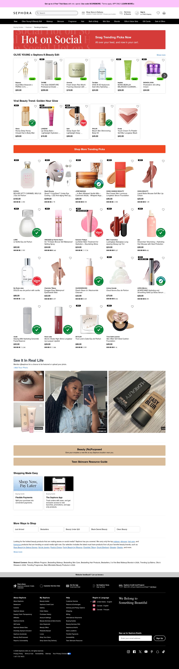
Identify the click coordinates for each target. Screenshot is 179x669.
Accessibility (70, 637)
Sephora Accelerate (20, 634)
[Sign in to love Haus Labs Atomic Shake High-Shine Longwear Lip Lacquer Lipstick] (70, 306)
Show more (161, 55)
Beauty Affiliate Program (37, 562)
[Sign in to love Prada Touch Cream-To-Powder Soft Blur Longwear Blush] (138, 106)
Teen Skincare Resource (74, 640)
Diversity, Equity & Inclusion (23, 631)
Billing (68, 614)
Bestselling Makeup (55, 562)
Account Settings (45, 617)
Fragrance (72, 21)
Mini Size (106, 21)
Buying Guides (18, 27)
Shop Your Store (45, 637)
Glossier (113, 547)
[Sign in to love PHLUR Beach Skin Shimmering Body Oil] (112, 106)
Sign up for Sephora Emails (130, 633)
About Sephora (19, 601)
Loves (42, 634)
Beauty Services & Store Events (50, 621)
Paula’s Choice (56, 547)
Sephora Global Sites (21, 627)
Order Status (44, 611)
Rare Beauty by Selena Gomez (25, 547)
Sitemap (48, 653)
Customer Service (72, 601)
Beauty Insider (44, 601)
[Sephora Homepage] (22, 13)
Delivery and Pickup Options (75, 608)
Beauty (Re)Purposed (21, 637)
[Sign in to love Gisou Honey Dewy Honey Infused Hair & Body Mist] (35, 106)
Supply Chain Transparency (23, 614)
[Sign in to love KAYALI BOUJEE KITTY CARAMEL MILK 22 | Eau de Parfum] (39, 161)
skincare (124, 541)
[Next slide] (164, 76)
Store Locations (71, 631)
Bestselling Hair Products (90, 562)
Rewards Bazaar (45, 631)
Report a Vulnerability (21, 640)
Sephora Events (19, 621)
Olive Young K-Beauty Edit (32, 21)
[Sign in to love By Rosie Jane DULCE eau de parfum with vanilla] (39, 258)
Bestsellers (105, 562)
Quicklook (25, 78)
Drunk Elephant (103, 547)
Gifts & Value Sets (131, 21)
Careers (16, 608)
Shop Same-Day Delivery (48, 640)
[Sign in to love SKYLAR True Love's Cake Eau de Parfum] (101, 306)
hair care (131, 541)
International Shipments (74, 617)
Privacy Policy (18, 653)
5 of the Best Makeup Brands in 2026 (125, 562)
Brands (117, 21)
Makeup (50, 21)
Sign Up (159, 638)
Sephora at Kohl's (72, 627)
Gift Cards (147, 21)
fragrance (17, 544)
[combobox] (56, 13)
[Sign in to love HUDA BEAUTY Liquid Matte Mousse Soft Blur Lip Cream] (163, 161)
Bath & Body (93, 21)
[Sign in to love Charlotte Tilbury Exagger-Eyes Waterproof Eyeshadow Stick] (70, 258)
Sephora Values (19, 611)
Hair (82, 21)
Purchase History (45, 614)
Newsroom (17, 604)
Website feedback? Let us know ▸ (89, 574)
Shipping (69, 611)
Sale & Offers (160, 21)
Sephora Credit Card (47, 604)
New (15, 21)
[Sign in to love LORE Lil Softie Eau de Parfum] (39, 209)
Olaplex (120, 547)
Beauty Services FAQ (73, 624)
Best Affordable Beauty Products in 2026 (59, 565)
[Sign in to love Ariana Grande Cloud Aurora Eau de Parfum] (132, 258)
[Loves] (158, 13)
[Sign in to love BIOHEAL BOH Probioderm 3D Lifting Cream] (163, 60)
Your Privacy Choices (60, 653)
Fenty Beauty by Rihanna (72, 547)
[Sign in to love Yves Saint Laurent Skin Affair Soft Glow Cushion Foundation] (132, 306)
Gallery (42, 608)
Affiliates (16, 617)
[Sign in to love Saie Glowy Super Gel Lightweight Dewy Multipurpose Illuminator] (86, 106)
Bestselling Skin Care (72, 562)
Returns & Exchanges (73, 604)
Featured (29, 27)
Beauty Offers (44, 627)
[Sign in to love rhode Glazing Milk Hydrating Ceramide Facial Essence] (39, 306)
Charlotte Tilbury (89, 547)
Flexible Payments (72, 634)
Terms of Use (29, 653)
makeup (116, 541)
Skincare (60, 21)
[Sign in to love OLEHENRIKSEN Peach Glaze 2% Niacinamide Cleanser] (101, 258)
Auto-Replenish (45, 624)
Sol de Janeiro (43, 547)
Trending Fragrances (35, 565)
